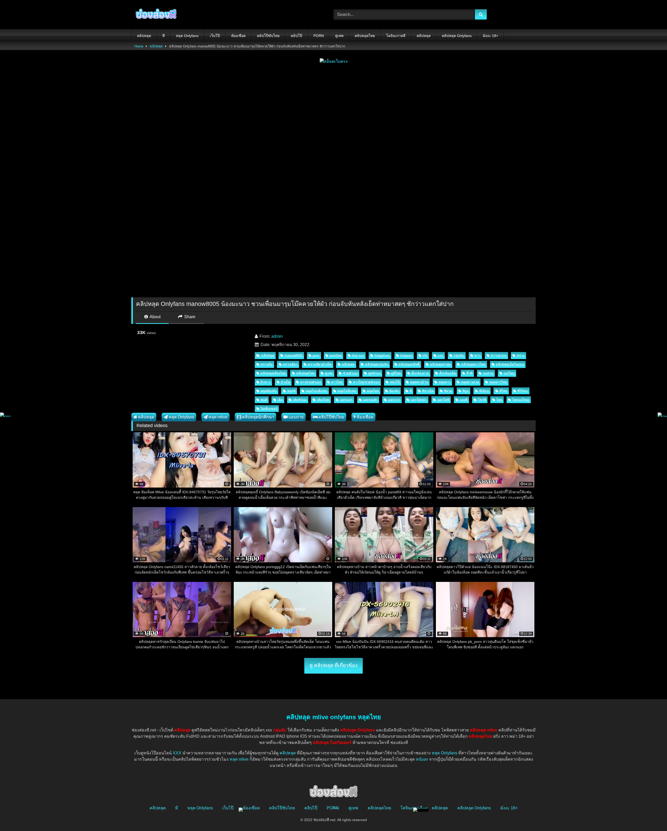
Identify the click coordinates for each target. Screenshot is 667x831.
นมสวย (488, 373)
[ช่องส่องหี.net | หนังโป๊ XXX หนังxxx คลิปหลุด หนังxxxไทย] (154, 14)
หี (163, 36)
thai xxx (358, 356)
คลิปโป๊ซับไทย (268, 36)
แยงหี (463, 400)
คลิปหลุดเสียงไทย (273, 373)
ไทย (499, 400)
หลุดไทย (373, 391)
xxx (440, 356)
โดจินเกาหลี (395, 36)
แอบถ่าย (296, 417)
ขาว (477, 356)
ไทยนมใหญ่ (520, 400)
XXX (177, 753)
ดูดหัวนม (374, 373)
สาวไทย (337, 382)
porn (316, 356)
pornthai (336, 356)
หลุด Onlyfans (187, 36)
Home (138, 46)
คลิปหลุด (144, 36)
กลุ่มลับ (459, 356)
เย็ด (280, 400)
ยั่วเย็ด (285, 382)
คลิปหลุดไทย (365, 36)
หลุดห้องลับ (269, 391)
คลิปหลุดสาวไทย (473, 364)
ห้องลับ (394, 391)
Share (189, 317)
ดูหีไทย (396, 373)
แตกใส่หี (443, 400)
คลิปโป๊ (296, 36)
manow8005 (293, 356)
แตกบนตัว (370, 400)
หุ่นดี (264, 400)
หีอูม (465, 391)
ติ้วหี (469, 373)
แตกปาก (394, 400)
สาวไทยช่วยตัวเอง (366, 382)
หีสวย (448, 391)
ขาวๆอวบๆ (499, 356)
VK (425, 356)
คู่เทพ (339, 36)
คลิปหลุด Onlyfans (457, 36)
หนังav (422, 759)
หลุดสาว (444, 382)
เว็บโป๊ (215, 36)
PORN (318, 36)
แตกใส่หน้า (419, 400)
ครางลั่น (267, 364)
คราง (520, 356)
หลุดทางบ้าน (419, 382)
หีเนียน (484, 391)
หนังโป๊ (395, 382)
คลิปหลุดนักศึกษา (258, 417)
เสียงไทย (323, 400)
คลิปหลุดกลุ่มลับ (376, 364)
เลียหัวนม (299, 400)
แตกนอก (346, 400)
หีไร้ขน (522, 391)
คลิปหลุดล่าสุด (440, 364)
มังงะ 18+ (490, 36)
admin (277, 336)
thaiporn (406, 356)
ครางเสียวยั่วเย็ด (319, 364)
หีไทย (503, 391)
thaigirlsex (382, 356)
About (154, 317)
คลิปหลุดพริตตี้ (409, 364)
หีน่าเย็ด (428, 391)
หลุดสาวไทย (498, 382)
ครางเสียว (290, 364)
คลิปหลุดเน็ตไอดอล (510, 364)
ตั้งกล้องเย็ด (447, 373)
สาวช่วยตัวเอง (310, 382)
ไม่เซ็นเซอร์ (269, 409)
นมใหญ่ (509, 373)
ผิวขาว (265, 382)
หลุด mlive (217, 417)
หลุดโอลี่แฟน (346, 391)
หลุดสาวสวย (470, 382)
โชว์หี (482, 400)
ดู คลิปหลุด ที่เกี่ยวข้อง (333, 665)
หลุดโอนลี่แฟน (316, 391)
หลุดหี (291, 391)
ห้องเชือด (238, 36)
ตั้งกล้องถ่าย (420, 373)
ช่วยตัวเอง (350, 373)
